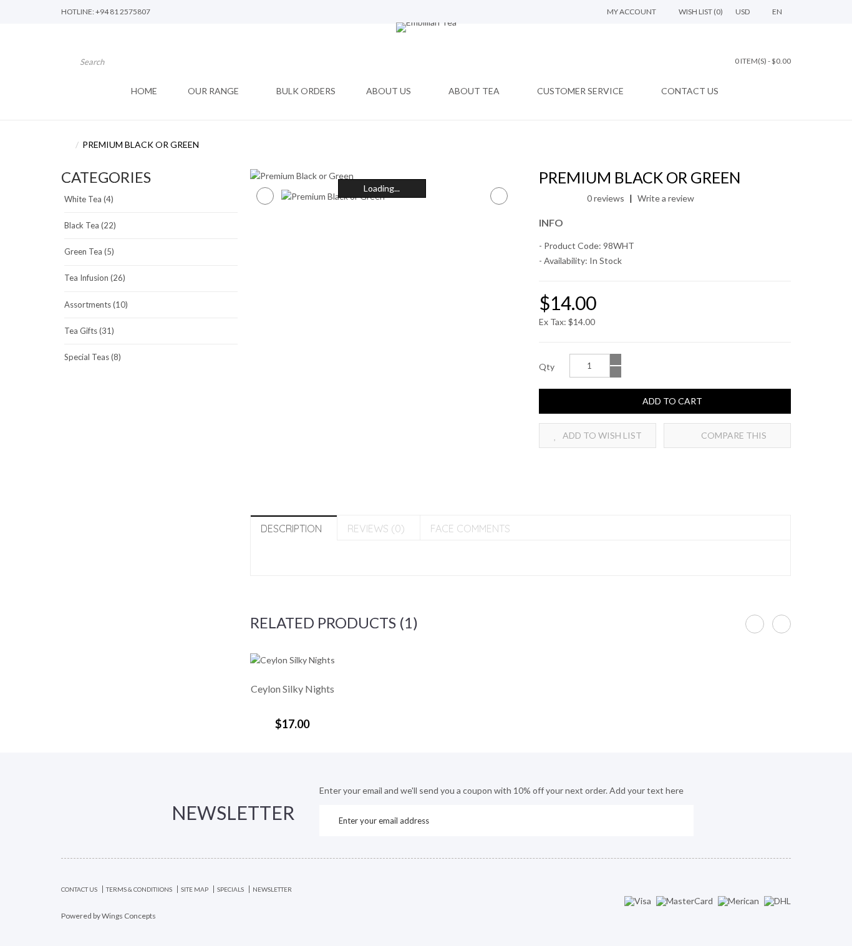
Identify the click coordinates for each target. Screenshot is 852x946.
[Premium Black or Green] (382, 176)
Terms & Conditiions (139, 889)
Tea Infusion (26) (94, 278)
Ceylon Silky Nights (292, 689)
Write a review (665, 198)
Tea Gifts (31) (89, 331)
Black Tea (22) (90, 225)
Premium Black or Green (140, 144)
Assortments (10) (96, 305)
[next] (499, 196)
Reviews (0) (376, 528)
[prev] (265, 196)
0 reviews (605, 198)
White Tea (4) (89, 199)
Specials (230, 889)
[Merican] (738, 900)
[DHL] (777, 900)
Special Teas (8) (92, 357)
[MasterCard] (684, 900)
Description (291, 528)
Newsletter (272, 889)
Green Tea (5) (89, 251)
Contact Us (79, 889)
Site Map (194, 889)
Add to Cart (671, 401)
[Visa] (637, 900)
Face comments (470, 528)
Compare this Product (733, 439)
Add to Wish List (601, 435)
